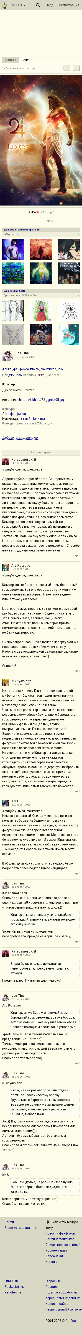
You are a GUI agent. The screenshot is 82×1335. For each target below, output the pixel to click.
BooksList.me (15, 1286)
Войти (9, 1222)
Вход (50, 5)
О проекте (53, 1281)
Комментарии (56, 1250)
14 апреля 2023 (20, 684)
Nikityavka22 (21, 681)
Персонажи (54, 1256)
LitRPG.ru (11, 1281)
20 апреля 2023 (20, 804)
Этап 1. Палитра (32, 418)
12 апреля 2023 (20, 569)
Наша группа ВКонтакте (64, 1309)
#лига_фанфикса (15, 369)
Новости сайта (57, 1304)
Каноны (51, 1262)
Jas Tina (22, 353)
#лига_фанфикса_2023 (47, 369)
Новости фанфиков (60, 1233)
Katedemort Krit (23, 459)
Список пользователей (63, 1245)
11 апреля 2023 (20, 463)
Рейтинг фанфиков (60, 1239)
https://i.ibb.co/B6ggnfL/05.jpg (41, 400)
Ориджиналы (12, 375)
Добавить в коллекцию (20, 437)
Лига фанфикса (14, 414)
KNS (14, 801)
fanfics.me (73, 1321)
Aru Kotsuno (20, 565)
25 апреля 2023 (20, 886)
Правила (52, 1286)
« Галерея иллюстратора (20, 68)
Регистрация (69, 5)
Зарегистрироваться (21, 1228)
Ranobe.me (13, 1292)
